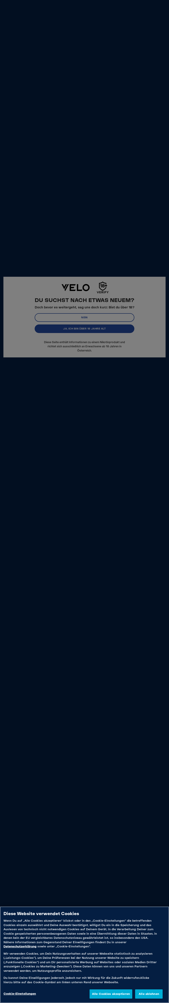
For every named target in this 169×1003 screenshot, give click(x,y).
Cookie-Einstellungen (20, 994)
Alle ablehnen (149, 994)
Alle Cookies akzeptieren (111, 994)
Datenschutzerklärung (20, 946)
